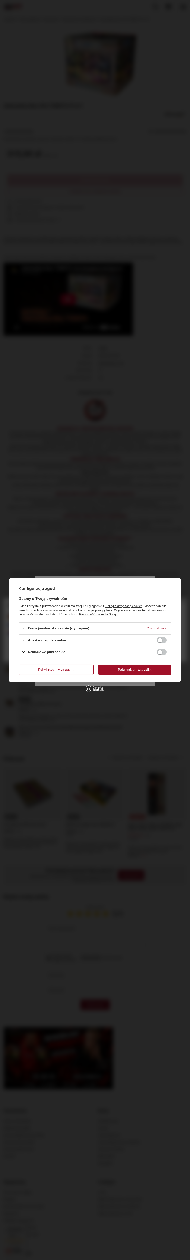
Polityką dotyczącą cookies (123, 606)
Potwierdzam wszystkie (135, 669)
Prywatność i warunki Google (98, 614)
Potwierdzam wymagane (56, 669)
